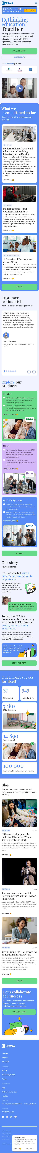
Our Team (5, 1062)
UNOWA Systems (8, 1075)
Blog (3, 1088)
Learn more (30, 1148)
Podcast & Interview (9, 1092)
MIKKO (4, 1071)
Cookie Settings (6, 1133)
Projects (5, 1058)
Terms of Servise (6, 1131)
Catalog (5, 1053)
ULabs (4, 1079)
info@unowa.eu (8, 1112)
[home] (7, 3)
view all (19, 287)
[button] (29, 372)
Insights (5, 1096)
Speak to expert (19, 51)
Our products (19, 57)
